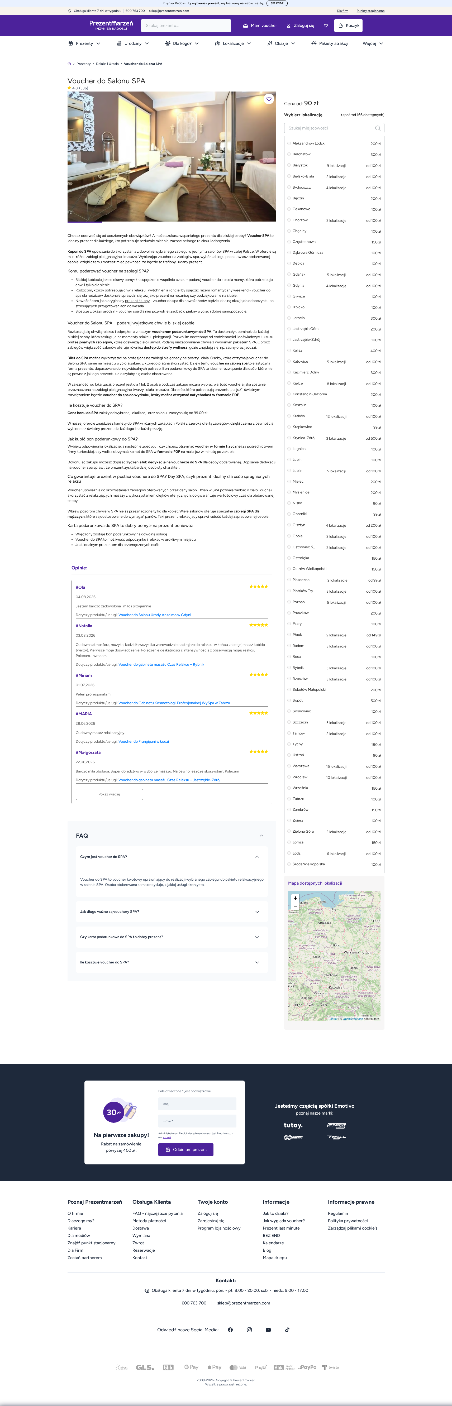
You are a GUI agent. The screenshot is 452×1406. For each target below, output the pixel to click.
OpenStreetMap (353, 1018)
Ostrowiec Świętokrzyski (305, 547)
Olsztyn (299, 525)
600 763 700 (194, 1303)
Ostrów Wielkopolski (309, 569)
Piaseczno (301, 580)
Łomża (298, 842)
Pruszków (301, 613)
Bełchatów (302, 154)
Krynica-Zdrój (304, 438)
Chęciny (299, 231)
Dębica (298, 264)
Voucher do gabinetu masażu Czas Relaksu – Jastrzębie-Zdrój (169, 780)
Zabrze (298, 799)
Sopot (298, 701)
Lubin (297, 460)
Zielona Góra (303, 831)
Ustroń (298, 755)
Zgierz (298, 821)
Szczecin (300, 722)
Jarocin (299, 318)
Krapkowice (302, 427)
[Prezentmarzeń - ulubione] (326, 25)
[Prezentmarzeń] (111, 25)
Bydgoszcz (302, 187)
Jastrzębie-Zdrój (306, 340)
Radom (298, 646)
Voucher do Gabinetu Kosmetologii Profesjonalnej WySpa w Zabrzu (174, 703)
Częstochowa (304, 242)
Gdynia (298, 285)
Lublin (297, 471)
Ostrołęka (301, 558)
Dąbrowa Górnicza (308, 253)
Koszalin (299, 405)
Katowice (300, 361)
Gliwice (299, 297)
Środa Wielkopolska (309, 864)
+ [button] (295, 898)
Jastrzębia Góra (305, 329)
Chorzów (300, 220)
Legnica (299, 449)
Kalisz (297, 351)
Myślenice (301, 493)
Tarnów (299, 733)
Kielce (298, 383)
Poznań (299, 602)
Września (300, 788)
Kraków (299, 416)
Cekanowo (301, 209)
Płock (297, 635)
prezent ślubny (137, 301)
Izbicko (298, 307)
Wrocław (300, 777)
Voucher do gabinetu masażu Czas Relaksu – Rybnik (161, 664)
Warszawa (301, 766)
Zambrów (300, 810)
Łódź (297, 853)
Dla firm (342, 11)
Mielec (298, 482)
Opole (298, 536)
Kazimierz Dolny (306, 373)
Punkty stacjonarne (371, 11)
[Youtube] (268, 1329)
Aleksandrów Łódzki (309, 144)
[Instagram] (249, 1329)
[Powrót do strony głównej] (69, 64)
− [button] (295, 906)
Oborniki (300, 514)
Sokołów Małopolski (309, 690)
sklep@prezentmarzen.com (169, 11)
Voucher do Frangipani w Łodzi (143, 741)
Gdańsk (299, 274)
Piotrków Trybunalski (305, 591)
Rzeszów (300, 679)
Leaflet (333, 1018)
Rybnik (298, 668)
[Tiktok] (287, 1329)
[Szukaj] (378, 128)
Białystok (300, 165)
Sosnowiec (302, 711)
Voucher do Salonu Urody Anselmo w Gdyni (154, 615)
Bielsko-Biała (303, 176)
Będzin (298, 198)
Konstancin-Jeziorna (310, 394)
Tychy (298, 744)
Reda (297, 657)
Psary (297, 624)
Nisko (297, 503)
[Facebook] (230, 1329)
